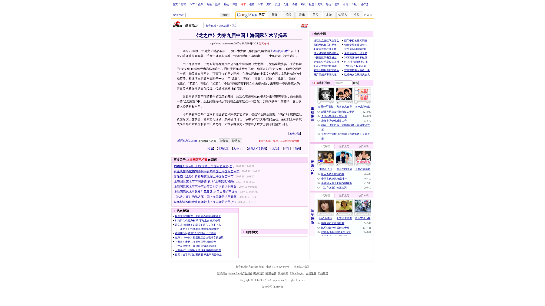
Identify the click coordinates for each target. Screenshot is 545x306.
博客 (234, 4)
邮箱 (345, 4)
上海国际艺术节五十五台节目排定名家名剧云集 (205, 186)
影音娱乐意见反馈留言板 (250, 266)
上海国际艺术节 (280, 51)
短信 (328, 4)
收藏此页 (223, 148)
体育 (192, 4)
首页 (175, 4)
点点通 (275, 148)
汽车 (260, 4)
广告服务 (247, 273)
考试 (302, 4)
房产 (268, 4)
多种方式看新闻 (257, 148)
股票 (217, 4)
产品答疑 (323, 273)
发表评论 (295, 133)
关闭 (297, 148)
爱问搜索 (178, 14)
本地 (329, 14)
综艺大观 (224, 25)
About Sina (235, 273)
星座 (311, 4)
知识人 (342, 14)
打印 (287, 148)
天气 (320, 4)
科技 (226, 4)
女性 (285, 4)
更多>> (368, 15)
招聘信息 (271, 273)
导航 (354, 4)
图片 (315, 14)
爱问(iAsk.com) (187, 140)
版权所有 (278, 286)
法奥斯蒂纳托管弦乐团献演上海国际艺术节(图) (205, 202)
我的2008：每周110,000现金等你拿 (279, 140)
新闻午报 (264, 43)
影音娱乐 (211, 25)
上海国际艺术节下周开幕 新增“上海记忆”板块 (204, 181)
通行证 (364, 4)
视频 (251, 4)
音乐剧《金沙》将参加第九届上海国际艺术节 (204, 176)
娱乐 (200, 4)
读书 (294, 4)
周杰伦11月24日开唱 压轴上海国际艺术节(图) (204, 166)
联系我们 (259, 273)
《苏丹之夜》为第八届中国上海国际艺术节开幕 (205, 196)
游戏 (277, 4)
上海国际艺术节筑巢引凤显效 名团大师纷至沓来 (205, 191)
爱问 (337, 4)
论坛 (210, 148)
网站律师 (283, 273)
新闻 (183, 4)
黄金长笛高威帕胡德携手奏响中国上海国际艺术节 (207, 171)
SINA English (297, 273)
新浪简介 (222, 273)
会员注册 (311, 273)
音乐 (302, 14)
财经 (209, 4)
